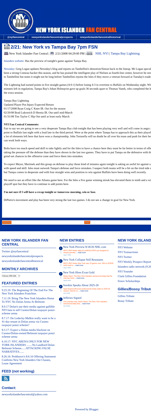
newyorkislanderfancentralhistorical (100, 37)
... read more (81, 252)
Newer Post (7, 222)
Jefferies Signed (72, 297)
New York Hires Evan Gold (78, 272)
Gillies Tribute (126, 296)
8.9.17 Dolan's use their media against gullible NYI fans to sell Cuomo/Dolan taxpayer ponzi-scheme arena (28, 310)
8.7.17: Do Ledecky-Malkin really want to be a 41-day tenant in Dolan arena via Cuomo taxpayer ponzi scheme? (29, 322)
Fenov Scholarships (129, 281)
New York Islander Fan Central (86, 3)
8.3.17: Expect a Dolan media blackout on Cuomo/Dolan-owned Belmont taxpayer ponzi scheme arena (28, 333)
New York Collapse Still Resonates (83, 259)
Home (87, 222)
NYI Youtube (125, 271)
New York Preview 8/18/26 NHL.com (84, 246)
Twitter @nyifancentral (15, 251)
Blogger (93, 409)
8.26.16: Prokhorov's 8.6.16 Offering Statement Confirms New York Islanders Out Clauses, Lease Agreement (29, 360)
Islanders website (13, 60)
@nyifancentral (15, 37)
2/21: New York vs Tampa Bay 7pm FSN (54, 47)
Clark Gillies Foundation (132, 276)
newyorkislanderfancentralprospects (52, 37)
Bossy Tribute (126, 300)
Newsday (9, 68)
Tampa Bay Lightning (125, 53)
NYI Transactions (128, 252)
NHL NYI (102, 53)
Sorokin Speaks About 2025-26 (81, 285)
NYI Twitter (125, 256)
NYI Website (125, 247)
